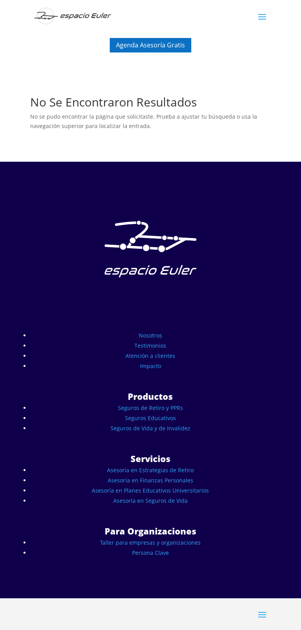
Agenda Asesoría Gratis (150, 45)
